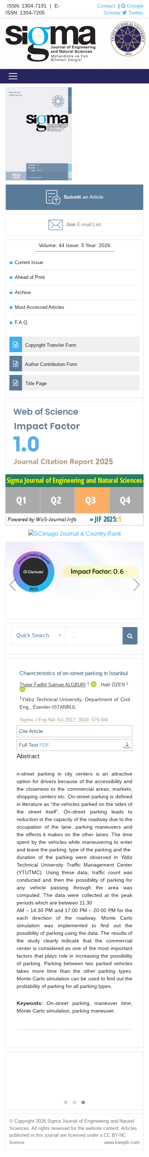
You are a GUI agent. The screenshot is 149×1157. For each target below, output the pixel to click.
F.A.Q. (22, 322)
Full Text (34, 745)
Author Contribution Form (50, 364)
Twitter (135, 13)
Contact (106, 6)
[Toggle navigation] (13, 76)
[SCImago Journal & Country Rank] (74, 534)
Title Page (35, 383)
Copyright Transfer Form (50, 345)
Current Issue (29, 262)
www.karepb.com (122, 1142)
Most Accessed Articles (39, 307)
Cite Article (31, 731)
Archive (23, 292)
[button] (39, 635)
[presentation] (12, 585)
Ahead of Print (30, 277)
